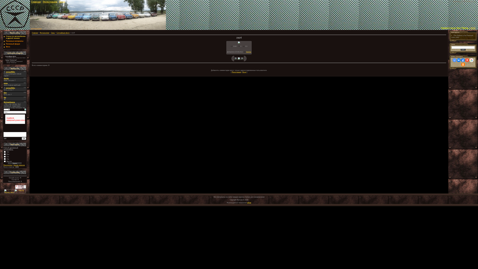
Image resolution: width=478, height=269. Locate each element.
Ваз (7, 154)
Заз (7, 152)
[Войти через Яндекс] (467, 60)
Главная (36, 1)
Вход (62, 1)
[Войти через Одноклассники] (463, 64)
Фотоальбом (44, 33)
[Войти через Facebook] (463, 60)
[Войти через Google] (472, 60)
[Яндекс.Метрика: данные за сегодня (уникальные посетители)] (9, 191)
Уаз (7, 159)
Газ (7, 157)
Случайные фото (10, 56)
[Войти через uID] (454, 60)
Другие (9, 161)
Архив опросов (19, 165)
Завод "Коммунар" (11, 60)
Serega (248, 52)
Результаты (7, 165)
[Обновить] (25, 109)
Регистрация (50, 1)
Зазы (53, 33)
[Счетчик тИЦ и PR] (20, 188)
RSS (473, 28)
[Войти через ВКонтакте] (459, 60)
